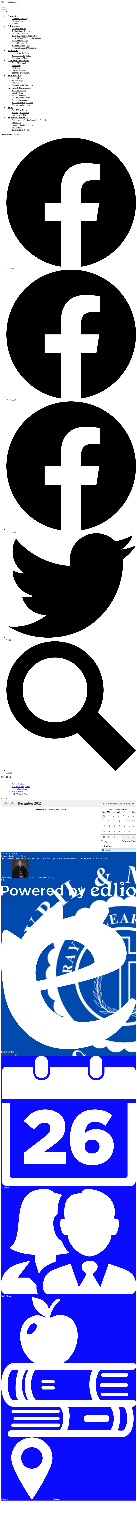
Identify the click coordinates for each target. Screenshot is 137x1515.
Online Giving (18, 784)
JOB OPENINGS (19, 794)
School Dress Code (20, 41)
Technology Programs (21, 73)
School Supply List (20, 43)
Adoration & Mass (19, 58)
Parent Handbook (19, 95)
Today (104, 841)
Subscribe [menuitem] (130, 803)
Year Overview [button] (116, 803)
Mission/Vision (18, 21)
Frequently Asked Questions (24, 48)
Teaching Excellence (20, 112)
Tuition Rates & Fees (21, 31)
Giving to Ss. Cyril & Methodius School (29, 120)
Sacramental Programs (21, 55)
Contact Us (16, 122)
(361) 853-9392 (33, 856)
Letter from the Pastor (21, 53)
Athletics (15, 83)
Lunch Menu (17, 93)
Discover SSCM (19, 28)
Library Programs (19, 70)
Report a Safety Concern (22, 125)
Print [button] (105, 803)
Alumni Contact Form (21, 105)
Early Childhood (19, 63)
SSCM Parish (17, 791)
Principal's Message (20, 18)
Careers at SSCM (19, 115)
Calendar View (129, 841)
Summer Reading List (21, 45)
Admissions (17, 127)
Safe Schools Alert (19, 789)
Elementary (16, 65)
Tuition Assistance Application (24, 36)
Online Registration (20, 33)
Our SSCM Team (19, 110)
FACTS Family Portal (21, 98)
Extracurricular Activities (22, 85)
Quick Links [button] (11, 782)
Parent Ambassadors (20, 100)
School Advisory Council (22, 102)
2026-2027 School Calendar (29, 38)
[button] (12, 16)
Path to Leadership (20, 78)
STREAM (16, 68)
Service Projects (18, 80)
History (15, 23)
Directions (57, 1499)
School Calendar (19, 90)
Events (108, 850)
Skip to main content (9, 2)
